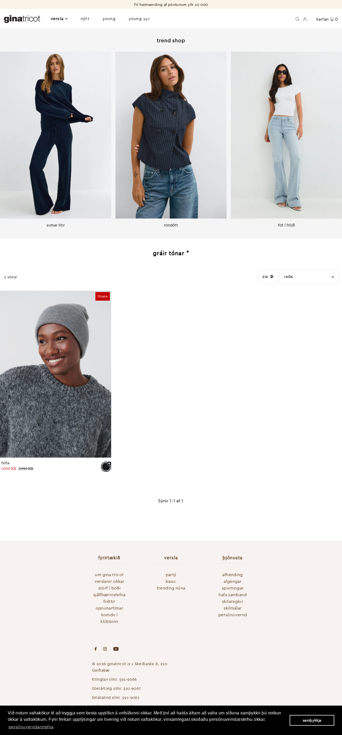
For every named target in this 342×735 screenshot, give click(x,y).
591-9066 (128, 679)
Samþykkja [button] (312, 720)
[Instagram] (105, 649)
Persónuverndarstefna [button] (31, 726)
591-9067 (132, 688)
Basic (171, 581)
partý (171, 574)
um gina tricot (109, 574)
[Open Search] (297, 19)
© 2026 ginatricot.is (111, 663)
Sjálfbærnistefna (109, 594)
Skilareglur (232, 601)
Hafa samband (233, 594)
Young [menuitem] (109, 18)
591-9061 (130, 697)
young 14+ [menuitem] (139, 18)
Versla (57, 18)
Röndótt (171, 225)
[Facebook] (96, 649)
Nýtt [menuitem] (85, 18)
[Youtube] (116, 649)
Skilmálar (232, 608)
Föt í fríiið (286, 225)
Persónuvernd (232, 614)
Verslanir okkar (110, 581)
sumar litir (55, 225)
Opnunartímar (109, 608)
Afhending (232, 574)
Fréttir (109, 601)
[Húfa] (55, 374)
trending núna (171, 588)
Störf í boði (109, 588)
